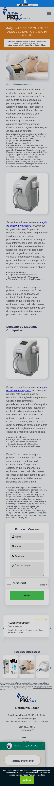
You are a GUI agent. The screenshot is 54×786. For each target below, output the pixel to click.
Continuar (27, 780)
